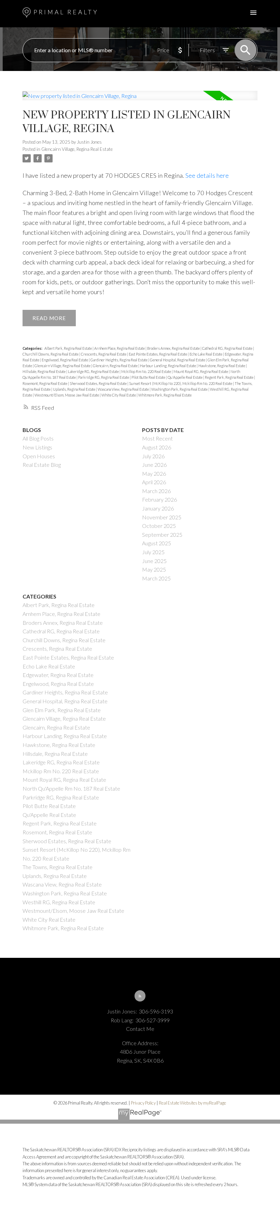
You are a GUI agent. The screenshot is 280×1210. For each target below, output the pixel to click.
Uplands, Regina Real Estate (74, 389)
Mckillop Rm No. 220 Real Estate (146, 371)
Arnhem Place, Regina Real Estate (119, 348)
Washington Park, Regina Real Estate (179, 389)
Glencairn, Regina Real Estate (115, 365)
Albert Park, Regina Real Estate (68, 348)
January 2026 (158, 508)
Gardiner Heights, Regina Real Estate (119, 360)
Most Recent (157, 438)
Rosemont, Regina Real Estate (45, 383)
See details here (207, 175)
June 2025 (154, 561)
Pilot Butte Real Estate (148, 377)
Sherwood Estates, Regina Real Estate (98, 383)
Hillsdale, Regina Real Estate (44, 371)
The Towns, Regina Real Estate (58, 867)
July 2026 (153, 456)
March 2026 (156, 491)
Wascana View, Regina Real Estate (124, 389)
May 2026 (154, 473)
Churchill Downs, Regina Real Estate (51, 354)
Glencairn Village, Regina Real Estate (77, 149)
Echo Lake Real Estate (206, 354)
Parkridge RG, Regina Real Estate (104, 377)
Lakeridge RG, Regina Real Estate (94, 371)
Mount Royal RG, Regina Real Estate (201, 371)
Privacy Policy (143, 1103)
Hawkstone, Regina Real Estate (222, 365)
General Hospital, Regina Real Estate (178, 360)
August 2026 (156, 447)
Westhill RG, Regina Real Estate (59, 902)
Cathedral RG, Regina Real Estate (227, 348)
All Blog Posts (38, 438)
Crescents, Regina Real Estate (104, 354)
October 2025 (159, 525)
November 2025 (161, 517)
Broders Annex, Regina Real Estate (173, 348)
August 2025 (156, 543)
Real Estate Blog (42, 464)
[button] (140, 996)
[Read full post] (140, 100)
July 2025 (153, 552)
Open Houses (39, 456)
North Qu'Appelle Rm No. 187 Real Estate (71, 788)
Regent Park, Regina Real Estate (229, 377)
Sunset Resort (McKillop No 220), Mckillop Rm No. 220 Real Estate (181, 383)
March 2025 (156, 578)
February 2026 (159, 499)
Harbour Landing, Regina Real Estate (168, 365)
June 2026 (154, 464)
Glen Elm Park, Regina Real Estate (62, 710)
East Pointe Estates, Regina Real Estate (158, 354)
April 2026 (154, 482)
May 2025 (154, 569)
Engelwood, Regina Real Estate (65, 360)
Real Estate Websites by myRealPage (192, 1103)
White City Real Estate (119, 395)
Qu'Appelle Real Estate (185, 377)
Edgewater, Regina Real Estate (58, 675)
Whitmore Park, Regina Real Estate (165, 395)
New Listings (37, 447)
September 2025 (162, 534)
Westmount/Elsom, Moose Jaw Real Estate (67, 395)
